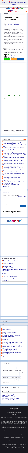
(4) (6, 48)
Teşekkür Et (7, 58)
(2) (4, 48)
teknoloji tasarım (6, 377)
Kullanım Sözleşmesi (15, 437)
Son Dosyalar (5, 318)
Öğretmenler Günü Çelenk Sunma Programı (13, 142)
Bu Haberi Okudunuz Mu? (9, 260)
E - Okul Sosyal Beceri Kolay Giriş (9, 332)
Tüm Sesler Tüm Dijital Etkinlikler (10, 276)
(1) (3, 48)
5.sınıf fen (4, 375)
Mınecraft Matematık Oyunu (8, 343)
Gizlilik (23, 437)
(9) (11, 48)
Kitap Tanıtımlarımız (7, 266)
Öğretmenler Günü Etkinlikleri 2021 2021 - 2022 (14, 167)
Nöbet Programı (5, 338)
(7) (9, 48)
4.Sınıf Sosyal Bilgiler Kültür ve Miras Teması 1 (12, 342)
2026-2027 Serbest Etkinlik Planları (9, 396)
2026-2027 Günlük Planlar (7, 395)
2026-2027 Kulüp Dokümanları (8, 401)
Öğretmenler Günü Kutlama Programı (12, 171)
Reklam (10, 434)
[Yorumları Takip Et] (22, 196)
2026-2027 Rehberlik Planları (8, 399)
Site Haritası (6, 437)
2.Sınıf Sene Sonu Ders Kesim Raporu (10, 328)
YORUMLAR (5, 193)
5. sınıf (4, 372)
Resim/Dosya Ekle (6, 204)
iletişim (16, 417)
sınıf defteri (10, 375)
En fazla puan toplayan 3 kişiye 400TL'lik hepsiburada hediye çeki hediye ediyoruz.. (14, 2)
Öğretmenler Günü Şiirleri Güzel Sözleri (12, 151)
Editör (3, 324)
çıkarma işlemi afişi (6, 379)
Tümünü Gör (5, 356)
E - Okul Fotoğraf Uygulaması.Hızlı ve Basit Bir (12, 330)
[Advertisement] (14, 78)
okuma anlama (18, 370)
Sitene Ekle (21, 58)
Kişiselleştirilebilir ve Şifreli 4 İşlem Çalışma (11, 352)
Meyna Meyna (11, 55)
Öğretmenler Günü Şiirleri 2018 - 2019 (12, 177)
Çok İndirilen (4, 321)
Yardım (15, 434)
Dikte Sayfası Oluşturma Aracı (8, 355)
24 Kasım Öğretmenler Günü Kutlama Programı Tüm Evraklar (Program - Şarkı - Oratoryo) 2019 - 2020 (13, 149)
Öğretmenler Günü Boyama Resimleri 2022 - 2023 (14, 153)
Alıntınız (18, 278)
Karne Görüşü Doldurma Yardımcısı (10, 333)
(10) (12, 48)
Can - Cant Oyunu (6, 353)
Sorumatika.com (14, 439)
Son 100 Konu (6, 280)
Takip (22, 278)
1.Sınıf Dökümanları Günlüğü (9, 262)
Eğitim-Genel (6, 278)
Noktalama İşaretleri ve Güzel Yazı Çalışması (12, 345)
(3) (5, 48)
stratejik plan (16, 375)
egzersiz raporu (10, 372)
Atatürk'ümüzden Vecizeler (9, 267)
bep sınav (16, 372)
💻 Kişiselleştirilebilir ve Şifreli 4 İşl (9, 348)
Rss (20, 434)
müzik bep (11, 370)
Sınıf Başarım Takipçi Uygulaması (9, 340)
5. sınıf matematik (6, 382)
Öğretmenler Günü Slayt (9, 176)
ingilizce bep (5, 370)
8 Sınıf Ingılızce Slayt (6, 329)
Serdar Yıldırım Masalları (8, 263)
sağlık (17, 379)
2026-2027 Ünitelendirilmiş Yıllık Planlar (10, 394)
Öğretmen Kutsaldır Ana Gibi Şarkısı (11, 143)
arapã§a (21, 372)
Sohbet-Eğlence (12, 278)
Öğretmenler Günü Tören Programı (11, 184)
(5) (7, 48)
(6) (8, 48)
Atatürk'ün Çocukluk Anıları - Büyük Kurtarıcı (12, 274)
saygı (13, 379)
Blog (23, 434)
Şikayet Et (14, 58)
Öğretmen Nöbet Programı (8, 336)
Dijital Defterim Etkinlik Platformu (10, 264)
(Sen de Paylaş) (11, 57)
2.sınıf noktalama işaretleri (15, 377)
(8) (10, 48)
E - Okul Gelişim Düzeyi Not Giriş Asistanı (11, 335)
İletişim (5, 434)
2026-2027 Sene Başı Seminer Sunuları (10, 398)
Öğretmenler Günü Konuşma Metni (11, 166)
